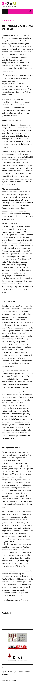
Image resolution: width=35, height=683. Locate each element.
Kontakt (5, 674)
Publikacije (12, 671)
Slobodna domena (11, 680)
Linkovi (27, 671)
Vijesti (4, 671)
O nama (20, 671)
